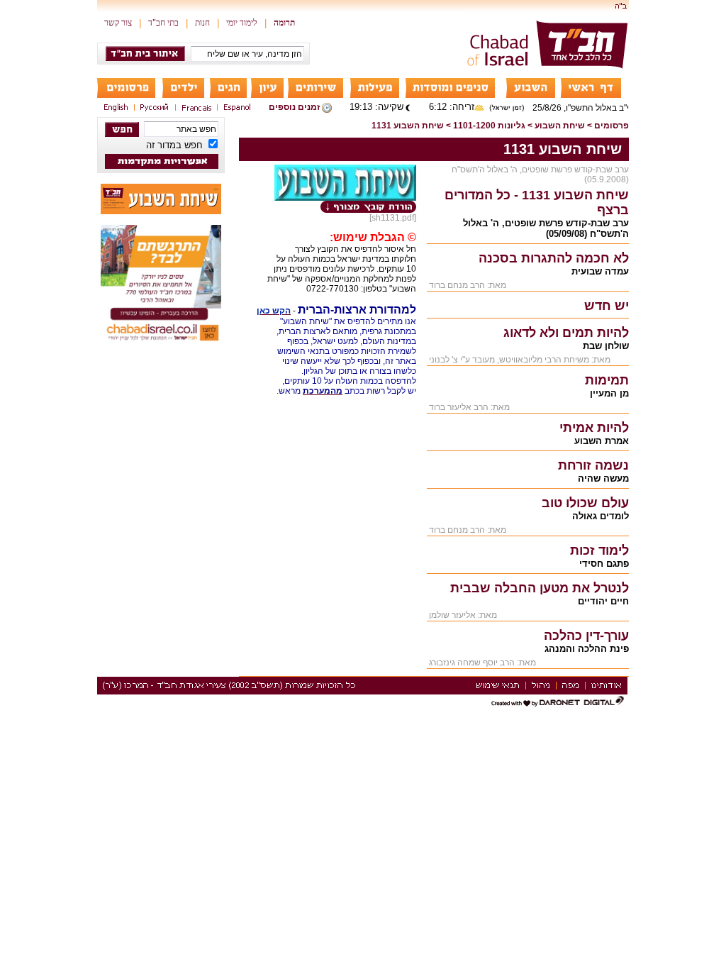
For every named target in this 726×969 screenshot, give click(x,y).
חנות (202, 23)
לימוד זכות (599, 550)
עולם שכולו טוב (585, 503)
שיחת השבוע (560, 126)
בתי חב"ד (163, 23)
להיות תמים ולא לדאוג (566, 333)
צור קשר (118, 23)
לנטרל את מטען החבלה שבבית (539, 588)
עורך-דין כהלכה (586, 636)
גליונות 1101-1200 (489, 126)
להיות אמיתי (594, 428)
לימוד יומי (241, 23)
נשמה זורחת (593, 465)
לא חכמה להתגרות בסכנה (554, 258)
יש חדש (606, 306)
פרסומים (611, 126)
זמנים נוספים (294, 107)
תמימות (607, 380)
